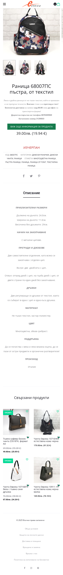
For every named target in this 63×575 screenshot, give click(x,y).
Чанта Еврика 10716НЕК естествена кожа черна (46, 440)
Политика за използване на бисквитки (31, 559)
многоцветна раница (45, 158)
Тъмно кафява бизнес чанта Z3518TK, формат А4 (15, 441)
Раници (18, 158)
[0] (58, 4)
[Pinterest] (38, 568)
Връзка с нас (31, 553)
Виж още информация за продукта (31, 126)
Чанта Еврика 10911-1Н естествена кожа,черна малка (46, 489)
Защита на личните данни (31, 535)
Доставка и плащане (31, 541)
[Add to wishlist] (27, 411)
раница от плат (38, 162)
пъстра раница (13, 162)
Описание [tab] (31, 193)
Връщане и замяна (31, 547)
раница (25, 162)
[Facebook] (24, 568)
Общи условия (31, 528)
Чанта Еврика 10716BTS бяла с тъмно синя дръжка (15, 489)
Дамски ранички (40, 155)
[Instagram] (31, 568)
